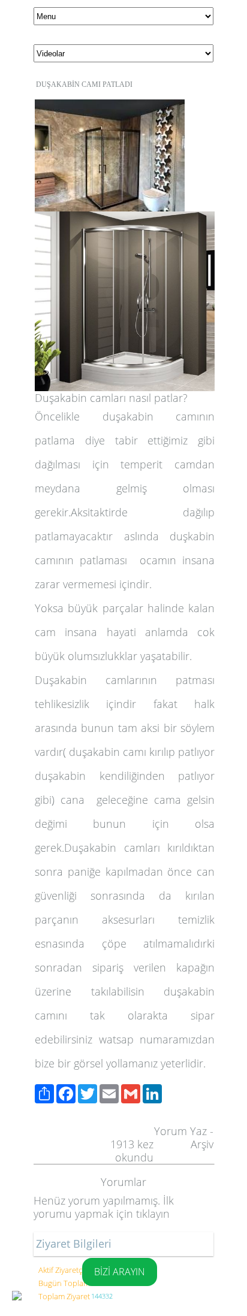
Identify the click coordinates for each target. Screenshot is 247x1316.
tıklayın (153, 1213)
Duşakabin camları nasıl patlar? (111, 398)
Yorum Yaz (180, 1131)
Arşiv (202, 1144)
